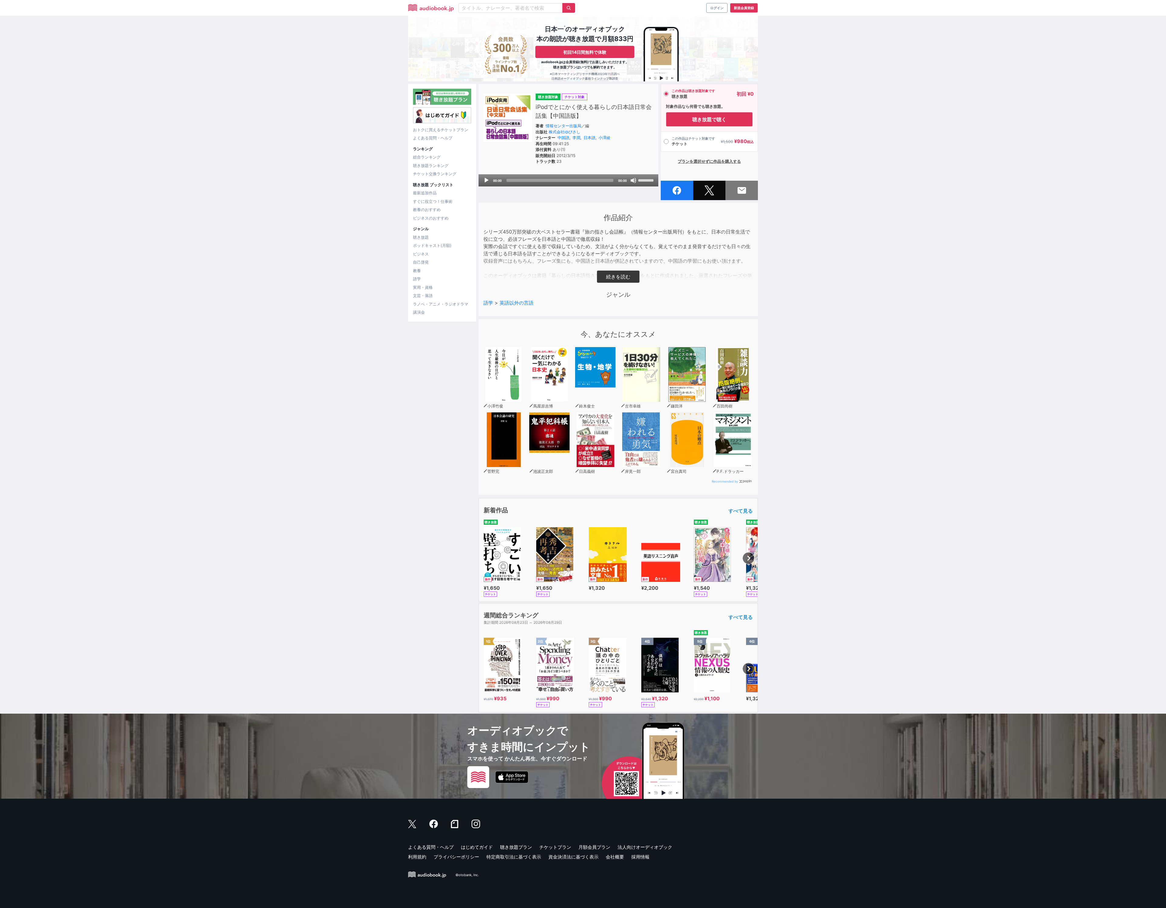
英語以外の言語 (516, 303)
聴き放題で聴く (709, 119)
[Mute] (633, 180)
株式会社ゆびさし (564, 131)
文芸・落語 (423, 295)
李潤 (576, 137)
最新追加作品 (425, 192)
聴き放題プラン (516, 847)
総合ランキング (427, 157)
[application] (568, 180)
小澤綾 (604, 137)
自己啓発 (421, 262)
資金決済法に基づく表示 (573, 857)
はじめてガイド (477, 847)
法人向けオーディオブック (645, 847)
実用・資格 (423, 287)
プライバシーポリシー (456, 857)
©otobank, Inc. (467, 875)
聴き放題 (421, 237)
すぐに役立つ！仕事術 (432, 201)
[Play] (486, 180)
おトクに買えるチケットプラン (440, 129)
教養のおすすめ (427, 209)
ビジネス (421, 253)
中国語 (563, 137)
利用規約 (417, 857)
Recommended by (725, 481)
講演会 (419, 312)
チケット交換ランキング (434, 173)
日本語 (589, 137)
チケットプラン (555, 847)
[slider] (646, 179)
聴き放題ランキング (430, 165)
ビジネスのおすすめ (430, 218)
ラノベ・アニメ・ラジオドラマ (440, 304)
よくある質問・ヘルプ (432, 137)
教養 (417, 270)
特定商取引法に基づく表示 (513, 857)
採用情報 (640, 857)
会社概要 (615, 857)
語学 (417, 278)
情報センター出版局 (563, 125)
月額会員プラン (594, 847)
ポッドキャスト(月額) (432, 245)
